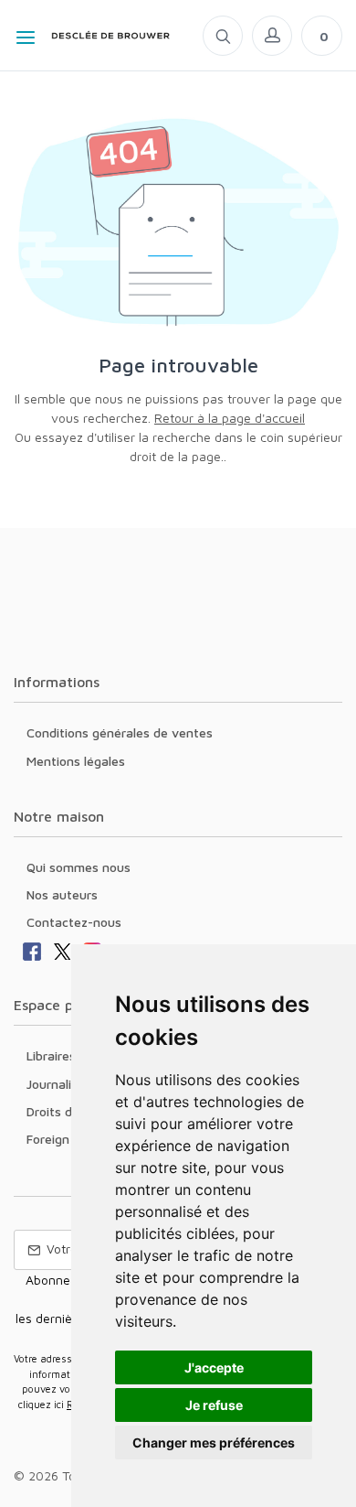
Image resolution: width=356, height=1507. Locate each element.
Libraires (51, 1055)
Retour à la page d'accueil (229, 417)
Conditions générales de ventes (119, 732)
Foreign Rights (68, 1138)
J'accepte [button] (214, 1367)
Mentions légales (75, 761)
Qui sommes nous (78, 867)
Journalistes (61, 1084)
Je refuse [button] (214, 1405)
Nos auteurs (62, 894)
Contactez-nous (73, 922)
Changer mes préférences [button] (213, 1442)
